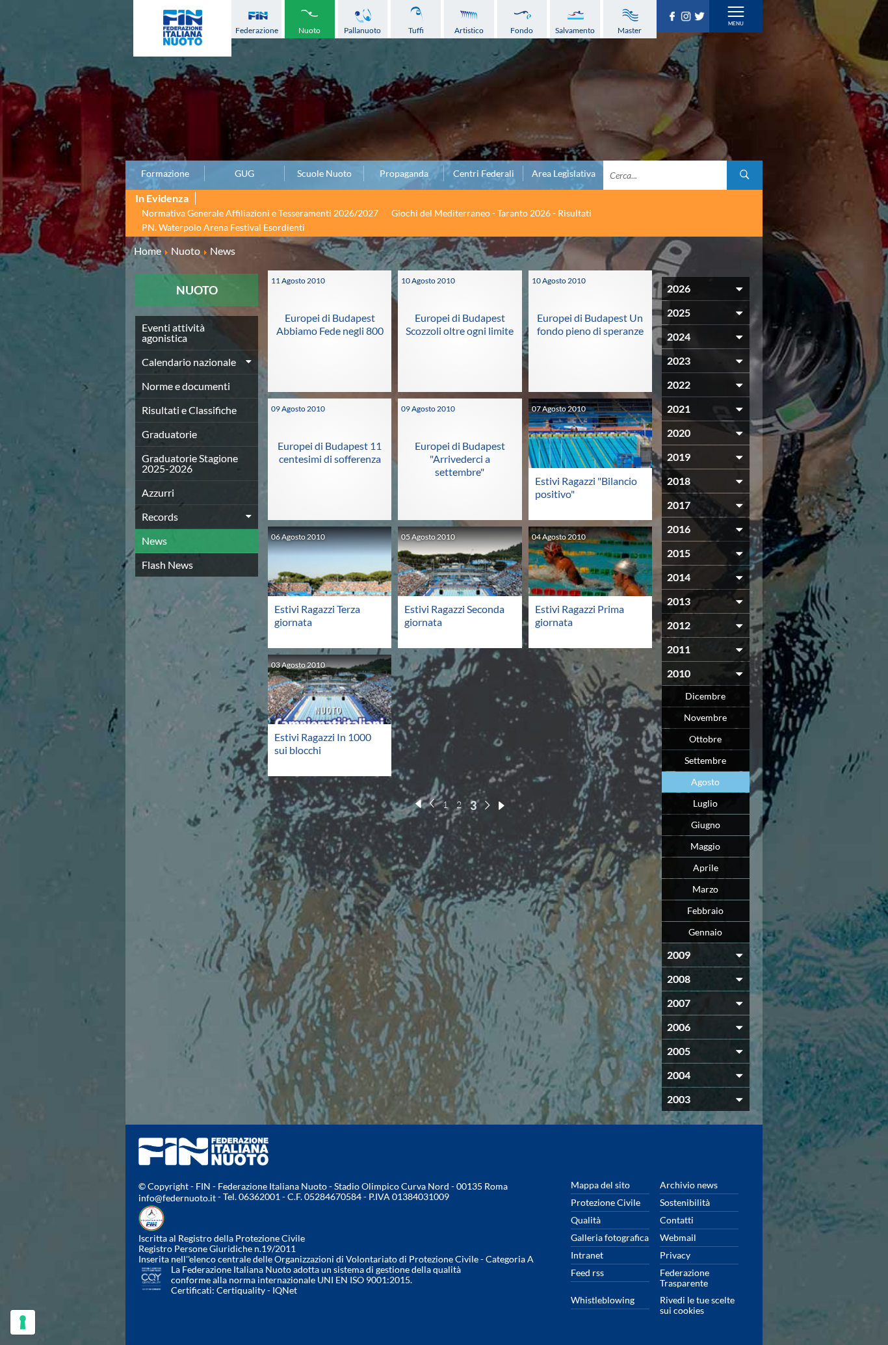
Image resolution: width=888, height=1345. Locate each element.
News (154, 540)
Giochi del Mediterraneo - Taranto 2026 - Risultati (491, 212)
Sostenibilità (685, 1202)
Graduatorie (169, 434)
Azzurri (158, 492)
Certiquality (240, 1290)
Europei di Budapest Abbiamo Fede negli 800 (330, 324)
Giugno (705, 824)
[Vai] (745, 175)
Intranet (587, 1254)
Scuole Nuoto (324, 173)
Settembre (705, 760)
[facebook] (674, 17)
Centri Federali (483, 173)
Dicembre (705, 695)
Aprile (705, 867)
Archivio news (689, 1184)
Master (630, 30)
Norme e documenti (186, 386)
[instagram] (687, 17)
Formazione (165, 173)
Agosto (705, 781)
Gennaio (705, 931)
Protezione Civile (605, 1202)
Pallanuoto (362, 30)
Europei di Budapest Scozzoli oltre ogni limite (460, 324)
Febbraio (705, 910)
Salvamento (575, 30)
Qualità (586, 1219)
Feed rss (587, 1272)
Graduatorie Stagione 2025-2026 (190, 463)
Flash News (167, 564)
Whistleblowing (602, 1299)
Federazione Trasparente (684, 1277)
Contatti (677, 1219)
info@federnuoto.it (177, 1197)
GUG (244, 173)
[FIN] (182, 28)
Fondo (521, 30)
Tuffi (416, 30)
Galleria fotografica (610, 1237)
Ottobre (705, 738)
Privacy (675, 1254)
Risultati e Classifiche (189, 410)
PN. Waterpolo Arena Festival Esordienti (223, 227)
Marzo (705, 888)
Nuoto (309, 30)
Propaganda (404, 173)
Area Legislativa (563, 173)
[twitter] (701, 17)
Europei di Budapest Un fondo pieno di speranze (590, 324)
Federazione (256, 30)
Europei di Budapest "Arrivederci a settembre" (460, 458)
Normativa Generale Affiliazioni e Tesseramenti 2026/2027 (260, 212)
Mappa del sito (600, 1184)
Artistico (469, 30)
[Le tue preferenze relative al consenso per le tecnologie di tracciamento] (22, 1322)
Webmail (678, 1237)
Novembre (705, 717)
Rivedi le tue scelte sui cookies (697, 1305)
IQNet (284, 1290)
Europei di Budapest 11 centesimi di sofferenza (330, 452)
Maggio (705, 846)
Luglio (705, 803)
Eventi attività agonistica (173, 332)
